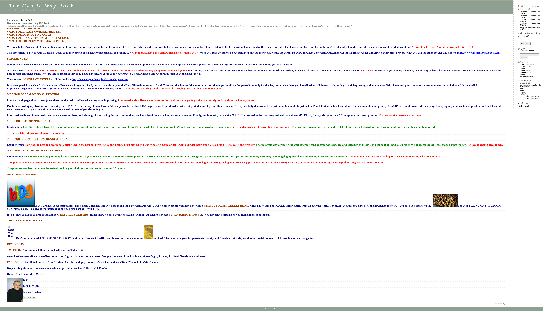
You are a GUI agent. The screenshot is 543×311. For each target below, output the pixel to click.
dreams (131, 26)
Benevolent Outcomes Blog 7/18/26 (530, 24)
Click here (366, 70)
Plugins (523, 69)
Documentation (525, 67)
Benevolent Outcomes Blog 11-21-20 (28, 23)
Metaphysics (27, 26)
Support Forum (525, 73)
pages (522, 93)
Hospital (175, 26)
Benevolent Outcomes (106, 26)
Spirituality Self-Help (55, 26)
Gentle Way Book (141, 26)
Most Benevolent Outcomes (211, 26)
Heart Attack (166, 26)
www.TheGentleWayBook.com (319, 26)
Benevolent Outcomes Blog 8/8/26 (530, 12)
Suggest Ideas (525, 71)
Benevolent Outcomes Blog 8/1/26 (530, 16)
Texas (293, 26)
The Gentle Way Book (41, 6)
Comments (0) (499, 303)
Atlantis (94, 26)
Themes (523, 74)
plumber (236, 26)
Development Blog (527, 65)
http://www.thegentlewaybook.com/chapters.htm (100, 79)
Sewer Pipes (275, 26)
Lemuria (182, 26)
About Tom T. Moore (527, 51)
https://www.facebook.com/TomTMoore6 (114, 262)
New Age (35, 26)
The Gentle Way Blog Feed (528, 7)
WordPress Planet (526, 76)
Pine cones (227, 26)
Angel (88, 26)
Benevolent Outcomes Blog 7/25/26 (530, 20)
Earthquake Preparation (529, 85)
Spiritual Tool (285, 26)
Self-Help (43, 26)
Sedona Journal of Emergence (257, 26)
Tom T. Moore (302, 26)
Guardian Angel (155, 26)
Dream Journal (121, 26)
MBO (188, 26)
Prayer (242, 26)
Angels (19, 26)
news (522, 91)
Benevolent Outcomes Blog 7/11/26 (530, 28)
